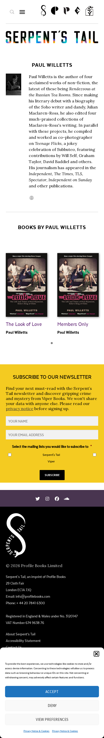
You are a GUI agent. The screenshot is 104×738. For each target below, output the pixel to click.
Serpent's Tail (51, 454)
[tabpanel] (26, 289)
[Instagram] (47, 498)
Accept (52, 691)
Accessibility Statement (23, 641)
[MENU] (22, 12)
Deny (52, 705)
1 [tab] (53, 344)
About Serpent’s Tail (20, 634)
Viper (51, 461)
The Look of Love (24, 324)
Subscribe (52, 475)
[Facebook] (57, 498)
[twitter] (38, 498)
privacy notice (19, 408)
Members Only (72, 324)
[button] (96, 653)
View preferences (52, 719)
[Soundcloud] (66, 498)
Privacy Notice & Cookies (36, 730)
